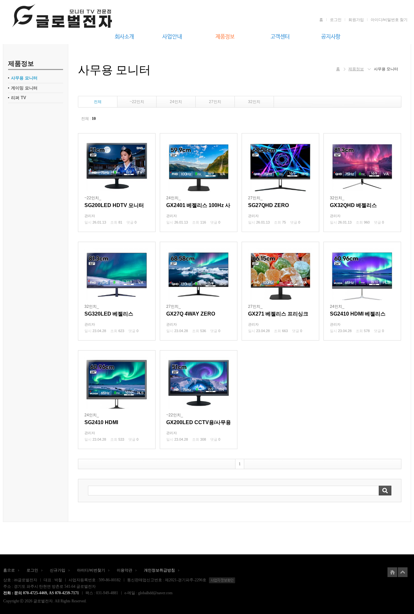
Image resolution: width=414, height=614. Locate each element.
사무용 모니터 (24, 77)
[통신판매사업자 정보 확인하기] (221, 580)
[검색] (385, 490)
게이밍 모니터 (24, 88)
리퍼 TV (18, 97)
